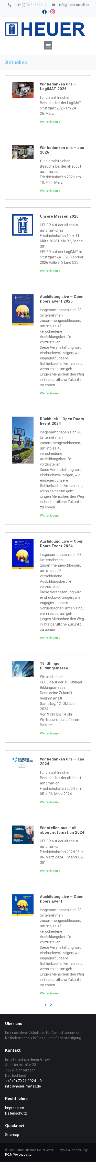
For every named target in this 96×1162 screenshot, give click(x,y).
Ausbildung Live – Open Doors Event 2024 (61, 543)
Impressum (14, 1108)
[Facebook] (44, 11)
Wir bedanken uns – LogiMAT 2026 (58, 86)
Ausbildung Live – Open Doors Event (61, 899)
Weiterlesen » (50, 122)
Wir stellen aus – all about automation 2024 (62, 830)
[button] (48, 45)
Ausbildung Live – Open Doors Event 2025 (61, 299)
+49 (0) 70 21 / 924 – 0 (23, 1081)
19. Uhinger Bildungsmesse (54, 665)
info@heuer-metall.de (23, 1086)
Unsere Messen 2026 (59, 216)
